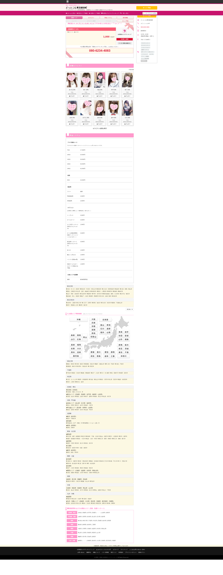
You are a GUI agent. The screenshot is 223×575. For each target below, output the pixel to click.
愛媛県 (79, 479)
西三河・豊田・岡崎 (104, 438)
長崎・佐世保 (71, 503)
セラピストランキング (111, 13)
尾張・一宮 (81, 438)
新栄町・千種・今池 (92, 436)
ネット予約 (147, 8)
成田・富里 (123, 373)
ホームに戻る (71, 13)
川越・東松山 (94, 379)
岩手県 (89, 394)
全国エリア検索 (95, 13)
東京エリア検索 (82, 13)
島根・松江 (88, 490)
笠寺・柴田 (123, 436)
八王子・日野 (86, 302)
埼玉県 (69, 376)
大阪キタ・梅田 (71, 461)
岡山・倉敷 (97, 490)
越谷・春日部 (122, 379)
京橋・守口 (113, 461)
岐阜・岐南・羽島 (72, 452)
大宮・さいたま (71, 379)
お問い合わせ (81, 552)
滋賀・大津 (79, 472)
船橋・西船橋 (85, 373)
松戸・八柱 (95, 373)
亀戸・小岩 (84, 296)
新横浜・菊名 (89, 364)
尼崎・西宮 (79, 468)
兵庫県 (69, 466)
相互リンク (113, 552)
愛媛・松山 (85, 481)
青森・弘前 (79, 396)
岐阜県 (73, 450)
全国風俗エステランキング (110, 557)
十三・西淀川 (122, 461)
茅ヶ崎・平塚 (109, 364)
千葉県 (69, 370)
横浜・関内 (70, 364)
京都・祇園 (70, 472)
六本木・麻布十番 (105, 296)
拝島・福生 (96, 302)
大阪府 (69, 459)
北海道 (75, 390)
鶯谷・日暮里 (71, 291)
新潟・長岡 (70, 409)
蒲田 (89, 293)
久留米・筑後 (86, 498)
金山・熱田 (104, 436)
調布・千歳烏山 (117, 302)
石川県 (83, 403)
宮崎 (93, 503)
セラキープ (116, 549)
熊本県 (93, 501)
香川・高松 (76, 481)
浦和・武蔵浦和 (83, 379)
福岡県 (69, 496)
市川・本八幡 (104, 373)
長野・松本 (79, 409)
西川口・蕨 (79, 382)
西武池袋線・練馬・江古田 (110, 293)
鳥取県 (74, 488)
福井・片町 (88, 405)
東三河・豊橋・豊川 (118, 438)
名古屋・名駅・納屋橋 (73, 436)
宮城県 (78, 394)
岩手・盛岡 (88, 396)
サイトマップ (124, 549)
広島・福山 (70, 490)
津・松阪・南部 (82, 447)
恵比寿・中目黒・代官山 (88, 289)
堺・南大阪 (91, 463)
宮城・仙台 (70, 396)
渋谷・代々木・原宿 (72, 289)
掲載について (96, 552)
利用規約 (121, 552)
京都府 (78, 470)
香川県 (74, 479)
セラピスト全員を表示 (100, 128)
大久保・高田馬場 (108, 289)
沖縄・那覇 (111, 503)
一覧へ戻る (125, 13)
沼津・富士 (79, 443)
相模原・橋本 (71, 366)
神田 (109, 291)
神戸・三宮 (70, 468)
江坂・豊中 (82, 463)
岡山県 (85, 488)
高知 (92, 481)
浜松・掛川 (88, 443)
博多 (68, 498)
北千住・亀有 (124, 293)
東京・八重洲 (101, 291)
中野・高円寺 (97, 293)
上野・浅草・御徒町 (83, 291)
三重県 (69, 445)
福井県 (89, 403)
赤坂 (114, 296)
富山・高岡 (70, 405)
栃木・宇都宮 (71, 418)
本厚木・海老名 (82, 366)
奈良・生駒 (88, 472)
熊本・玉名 (86, 503)
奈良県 (89, 470)
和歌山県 (95, 470)
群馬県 (73, 425)
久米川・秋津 (106, 302)
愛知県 (69, 434)
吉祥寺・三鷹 (71, 302)
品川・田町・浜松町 (72, 293)
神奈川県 (70, 361)
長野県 (84, 407)
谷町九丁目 (104, 461)
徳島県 (68, 479)
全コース (76, 32)
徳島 (68, 481)
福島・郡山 (97, 396)
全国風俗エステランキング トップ (85, 549)
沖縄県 (111, 501)
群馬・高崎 (70, 427)
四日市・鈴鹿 (71, 447)
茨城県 (69, 421)
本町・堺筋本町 (83, 461)
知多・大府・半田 (91, 438)
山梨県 (90, 407)
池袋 (117, 289)
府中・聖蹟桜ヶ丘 (72, 305)
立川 (79, 302)
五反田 (83, 293)
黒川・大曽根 (113, 436)
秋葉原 (93, 291)
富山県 (78, 403)
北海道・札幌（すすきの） (74, 392)
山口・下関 (106, 490)
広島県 (68, 488)
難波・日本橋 (94, 461)
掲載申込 (88, 552)
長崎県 (82, 501)
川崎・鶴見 (79, 364)
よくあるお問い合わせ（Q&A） (138, 549)
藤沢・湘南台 (99, 364)
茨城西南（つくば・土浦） (91, 423)
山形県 (100, 394)
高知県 (85, 479)
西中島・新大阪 (71, 463)
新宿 (99, 289)
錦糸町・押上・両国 (72, 296)
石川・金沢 (79, 405)
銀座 (120, 291)
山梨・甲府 (88, 409)
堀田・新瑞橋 (71, 438)
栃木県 (73, 416)
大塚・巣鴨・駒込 (126, 289)
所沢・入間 (70, 382)
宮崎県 (98, 501)
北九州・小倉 (76, 498)
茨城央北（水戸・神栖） (74, 423)
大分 (79, 503)
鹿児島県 (105, 501)
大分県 (87, 501)
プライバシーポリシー (131, 552)
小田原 (91, 366)
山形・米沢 (106, 396)
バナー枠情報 (105, 552)
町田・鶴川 (83, 305)
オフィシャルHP (145, 23)
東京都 (129, 309)
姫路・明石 (88, 468)
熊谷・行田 (104, 379)
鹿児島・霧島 (101, 503)
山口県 (91, 488)
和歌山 (96, 472)
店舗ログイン (141, 552)
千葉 (68, 373)
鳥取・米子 (79, 490)
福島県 (94, 394)
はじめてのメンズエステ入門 (103, 549)
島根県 (79, 488)
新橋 (115, 291)
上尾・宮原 (113, 379)
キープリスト (150, 13)
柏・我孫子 (114, 373)
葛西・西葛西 (94, 296)
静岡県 (69, 441)
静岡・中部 (70, 443)
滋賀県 (83, 470)
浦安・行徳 (76, 373)
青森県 (83, 394)
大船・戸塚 (119, 364)
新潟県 (79, 407)
